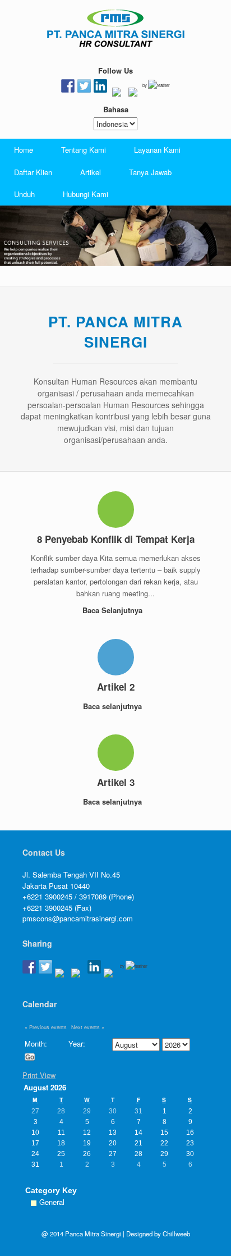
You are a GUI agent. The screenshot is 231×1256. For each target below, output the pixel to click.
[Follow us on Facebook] (68, 86)
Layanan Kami (157, 149)
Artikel (90, 172)
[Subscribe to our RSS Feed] (116, 94)
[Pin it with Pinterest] (78, 975)
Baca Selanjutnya (113, 610)
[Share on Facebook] (29, 967)
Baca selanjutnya (113, 706)
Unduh (24, 194)
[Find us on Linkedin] (100, 86)
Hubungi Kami (85, 194)
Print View (39, 1075)
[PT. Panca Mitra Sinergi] (115, 28)
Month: (36, 1043)
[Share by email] (110, 975)
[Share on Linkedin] (94, 967)
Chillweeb (176, 1233)
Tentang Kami (83, 149)
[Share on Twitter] (45, 967)
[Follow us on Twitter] (84, 86)
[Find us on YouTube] (133, 94)
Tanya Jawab (150, 172)
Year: (76, 1043)
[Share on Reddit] (61, 975)
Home (23, 149)
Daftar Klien (33, 172)
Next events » (87, 1027)
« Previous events (46, 1027)
